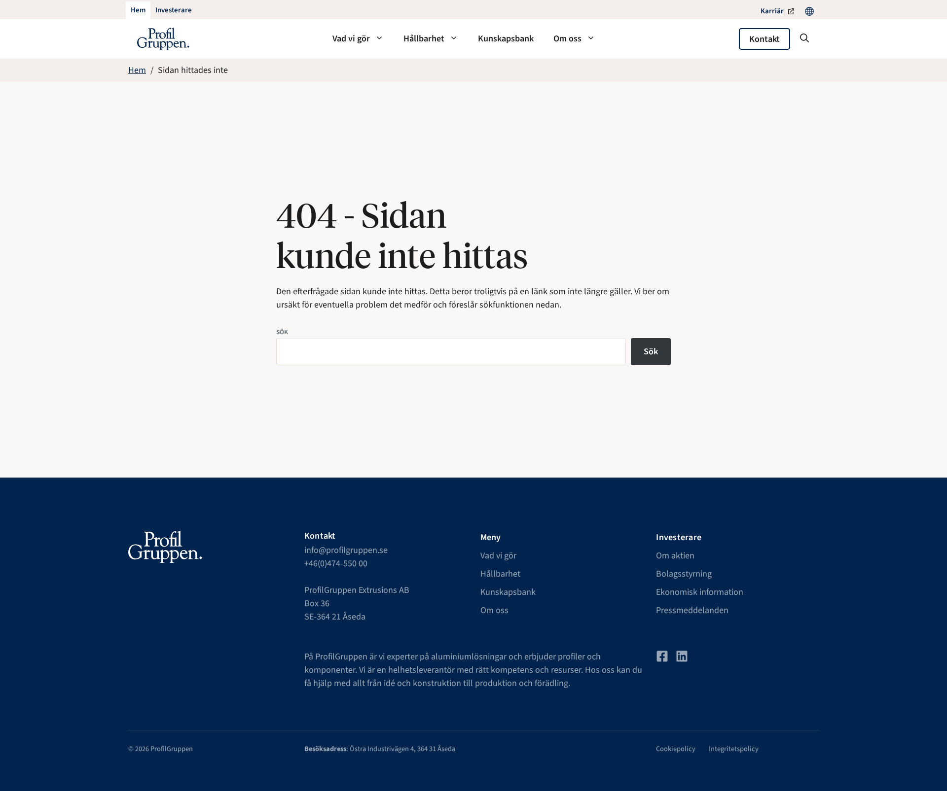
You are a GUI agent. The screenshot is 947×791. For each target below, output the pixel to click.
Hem (137, 70)
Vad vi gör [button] (351, 39)
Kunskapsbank (506, 39)
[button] (804, 39)
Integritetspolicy (734, 749)
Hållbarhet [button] (423, 39)
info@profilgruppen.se (346, 550)
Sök (282, 332)
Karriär (772, 11)
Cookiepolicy (675, 749)
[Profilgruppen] (163, 39)
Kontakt (764, 39)
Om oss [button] (567, 39)
